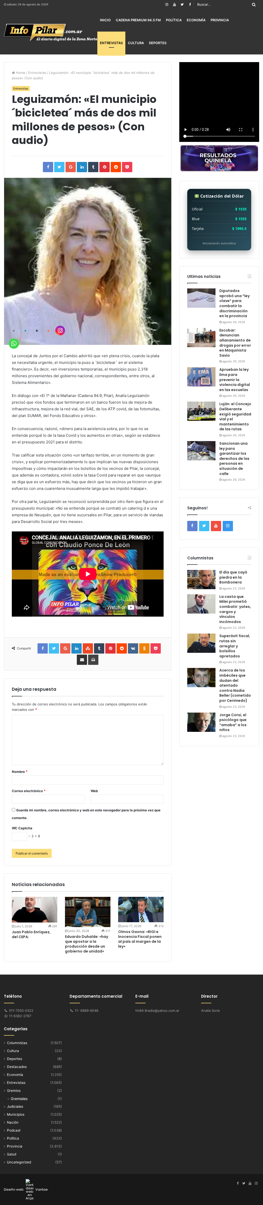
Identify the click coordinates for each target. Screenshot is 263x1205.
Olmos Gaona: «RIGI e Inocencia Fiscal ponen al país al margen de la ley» (140, 939)
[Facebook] (190, 4)
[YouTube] (174, 4)
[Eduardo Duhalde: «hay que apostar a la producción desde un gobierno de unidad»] (87, 912)
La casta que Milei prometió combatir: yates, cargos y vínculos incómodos (235, 609)
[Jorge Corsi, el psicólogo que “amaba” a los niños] (201, 722)
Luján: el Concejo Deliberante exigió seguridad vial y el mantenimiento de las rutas (235, 416)
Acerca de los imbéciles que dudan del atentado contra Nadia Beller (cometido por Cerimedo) (235, 685)
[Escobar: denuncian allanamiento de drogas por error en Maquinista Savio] (201, 337)
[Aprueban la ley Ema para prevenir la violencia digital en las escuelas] (201, 376)
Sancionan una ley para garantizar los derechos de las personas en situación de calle (234, 458)
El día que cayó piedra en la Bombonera (233, 577)
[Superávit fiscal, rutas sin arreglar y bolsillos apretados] (201, 643)
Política (174, 20)
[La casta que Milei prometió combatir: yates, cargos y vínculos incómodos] (201, 604)
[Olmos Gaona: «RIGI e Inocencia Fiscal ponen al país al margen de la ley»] (141, 909)
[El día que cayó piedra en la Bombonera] (201, 579)
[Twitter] (182, 4)
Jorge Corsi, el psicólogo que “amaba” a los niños (233, 722)
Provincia (220, 20)
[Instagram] (167, 4)
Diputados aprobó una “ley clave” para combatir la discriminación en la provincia (234, 303)
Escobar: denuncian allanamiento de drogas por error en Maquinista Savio (235, 343)
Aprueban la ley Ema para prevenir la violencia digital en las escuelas (234, 379)
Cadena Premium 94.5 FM (138, 20)
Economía (196, 20)
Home (20, 73)
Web (94, 791)
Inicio (105, 20)
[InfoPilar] (50, 32)
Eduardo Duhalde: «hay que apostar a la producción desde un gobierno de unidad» (86, 944)
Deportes (157, 43)
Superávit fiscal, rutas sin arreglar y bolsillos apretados (234, 645)
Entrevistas (111, 43)
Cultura (136, 43)
